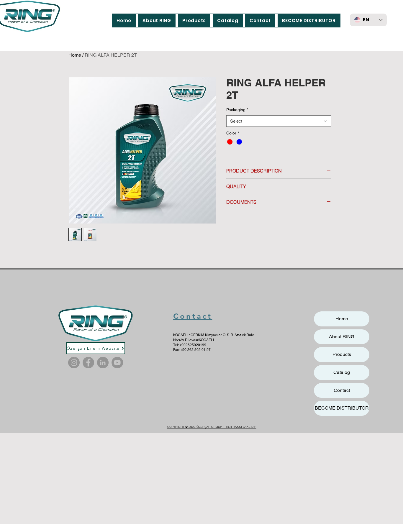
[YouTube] (117, 362)
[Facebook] (88, 362)
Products (341, 354)
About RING (341, 336)
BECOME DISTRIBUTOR (342, 408)
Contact (192, 316)
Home (74, 55)
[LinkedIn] (103, 362)
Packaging (237, 109)
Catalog (341, 372)
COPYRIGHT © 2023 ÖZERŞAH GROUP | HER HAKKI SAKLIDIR (211, 427)
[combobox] (278, 121)
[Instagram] (74, 362)
